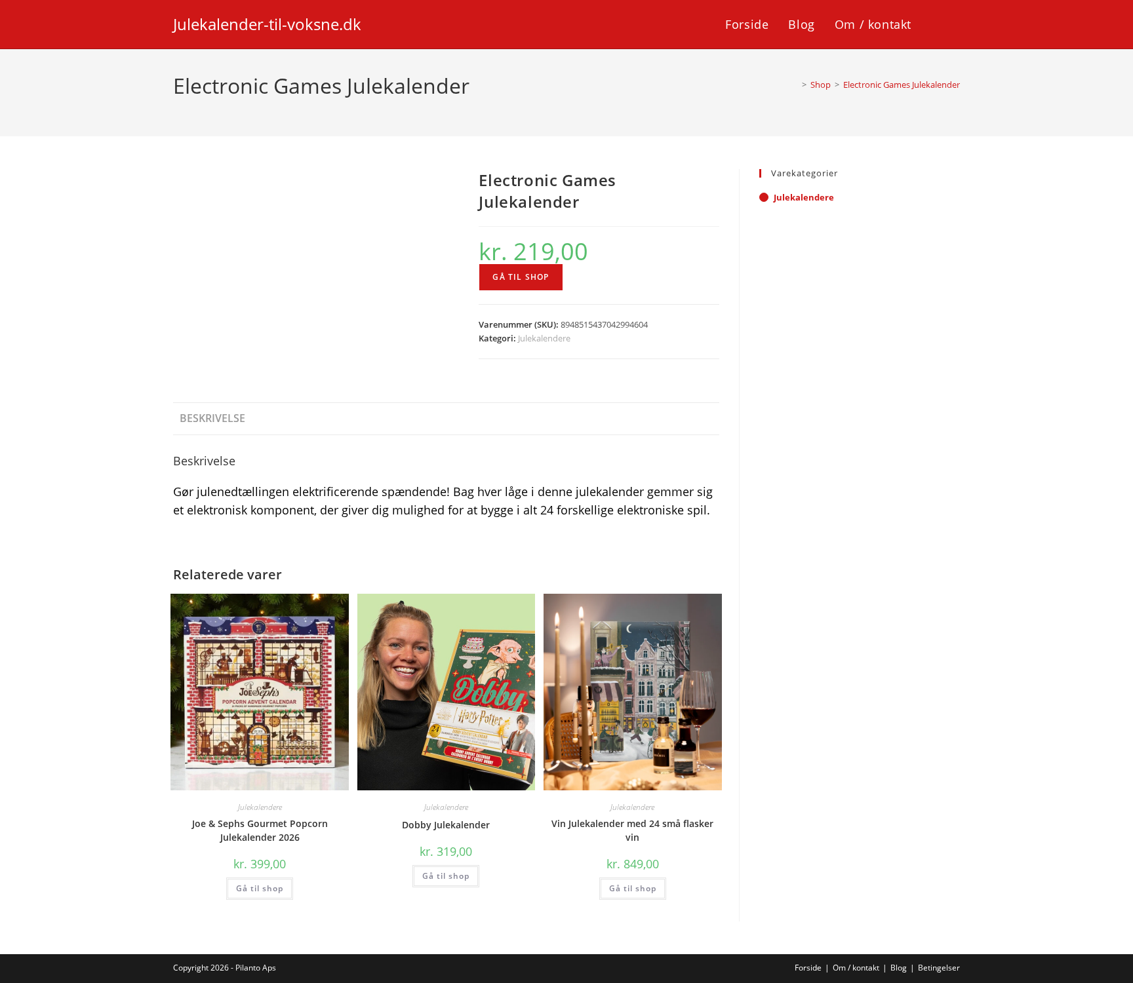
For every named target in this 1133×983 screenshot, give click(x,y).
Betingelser (939, 967)
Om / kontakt (856, 967)
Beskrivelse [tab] (212, 418)
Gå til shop (520, 276)
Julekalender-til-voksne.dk (267, 24)
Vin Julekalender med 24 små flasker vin (632, 830)
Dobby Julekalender (446, 825)
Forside (808, 967)
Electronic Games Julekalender (901, 84)
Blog (898, 967)
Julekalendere (544, 338)
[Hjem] (794, 84)
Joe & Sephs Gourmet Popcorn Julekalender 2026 (260, 830)
